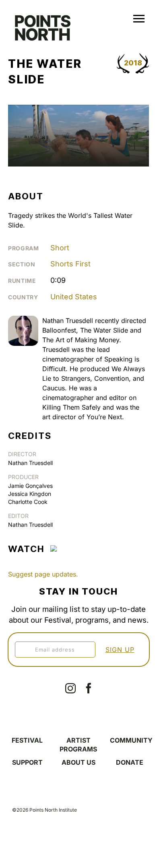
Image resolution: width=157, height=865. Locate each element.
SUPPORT (27, 762)
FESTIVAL (27, 740)
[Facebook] (88, 688)
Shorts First (70, 264)
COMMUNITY (131, 740)
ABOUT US (78, 762)
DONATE (129, 762)
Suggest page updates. (43, 574)
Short (59, 248)
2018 (133, 63)
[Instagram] (70, 688)
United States (73, 296)
